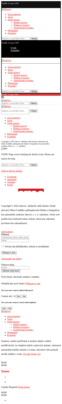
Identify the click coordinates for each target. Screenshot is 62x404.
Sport (10, 17)
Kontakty (12, 33)
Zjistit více (36, 354)
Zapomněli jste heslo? (11, 258)
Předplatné (13, 30)
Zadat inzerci (14, 20)
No (24, 296)
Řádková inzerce (22, 25)
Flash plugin (24, 387)
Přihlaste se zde (33, 283)
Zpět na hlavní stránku (11, 171)
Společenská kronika (23, 28)
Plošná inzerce (20, 22)
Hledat (34, 38)
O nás (13, 47)
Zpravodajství (14, 14)
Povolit (26, 354)
